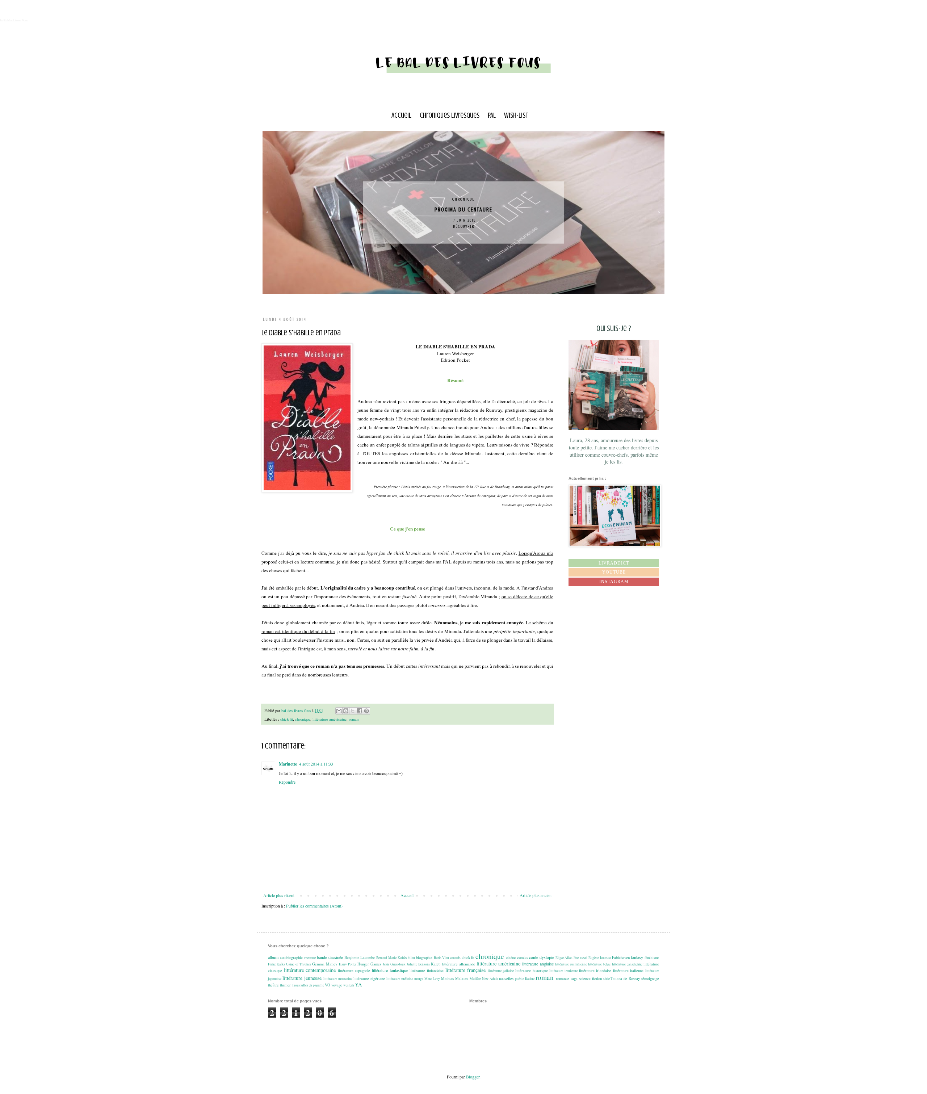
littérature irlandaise (595, 970)
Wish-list (516, 115)
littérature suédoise (400, 978)
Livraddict (614, 563)
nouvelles (506, 978)
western (348, 985)
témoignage (650, 978)
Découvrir (463, 226)
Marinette (288, 764)
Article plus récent (278, 895)
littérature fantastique (390, 970)
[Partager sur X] (352, 710)
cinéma (511, 957)
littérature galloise (501, 970)
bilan (411, 957)
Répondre (287, 782)
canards (455, 957)
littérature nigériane (369, 978)
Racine (529, 978)
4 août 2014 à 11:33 (316, 764)
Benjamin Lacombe (359, 957)
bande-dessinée (330, 957)
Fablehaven (621, 957)
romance (562, 978)
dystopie (547, 957)
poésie (519, 978)
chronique (463, 199)
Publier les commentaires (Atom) (314, 906)
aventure (310, 957)
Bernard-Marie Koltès (391, 957)
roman (353, 719)
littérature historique (531, 970)
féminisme (652, 957)
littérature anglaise (537, 964)
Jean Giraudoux (394, 964)
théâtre (273, 985)
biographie (424, 957)
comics (522, 957)
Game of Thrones (298, 964)
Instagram (614, 581)
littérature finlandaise (427, 970)
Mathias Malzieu (454, 978)
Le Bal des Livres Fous (14, 20)
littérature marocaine (337, 978)
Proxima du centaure (463, 209)
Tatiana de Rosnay (625, 978)
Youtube (614, 572)
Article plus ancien (535, 895)
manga (418, 978)
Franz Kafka (276, 964)
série (606, 978)
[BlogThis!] (345, 710)
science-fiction (590, 978)
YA (358, 984)
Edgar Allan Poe (567, 957)
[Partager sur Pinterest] (366, 710)
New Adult (490, 978)
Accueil (401, 115)
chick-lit (286, 719)
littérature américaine (330, 719)
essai (583, 957)
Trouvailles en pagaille (308, 985)
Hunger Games (369, 964)
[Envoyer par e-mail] (339, 710)
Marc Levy (432, 978)
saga (574, 978)
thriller (285, 985)
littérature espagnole (354, 970)
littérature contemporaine (310, 970)
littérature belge (599, 964)
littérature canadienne (627, 964)
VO (327, 985)
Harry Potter (347, 964)
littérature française (465, 970)
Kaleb (435, 964)
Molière (475, 978)
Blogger (472, 1077)
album (273, 957)
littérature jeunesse (302, 977)
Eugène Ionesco (599, 957)
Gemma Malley (324, 964)
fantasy (637, 957)
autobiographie (291, 957)
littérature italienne (628, 970)
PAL (492, 115)
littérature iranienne (563, 970)
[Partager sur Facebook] (359, 710)
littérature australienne (571, 964)
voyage (336, 985)
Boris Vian (441, 957)
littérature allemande (458, 964)
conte (533, 957)
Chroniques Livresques (449, 115)
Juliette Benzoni (418, 964)
